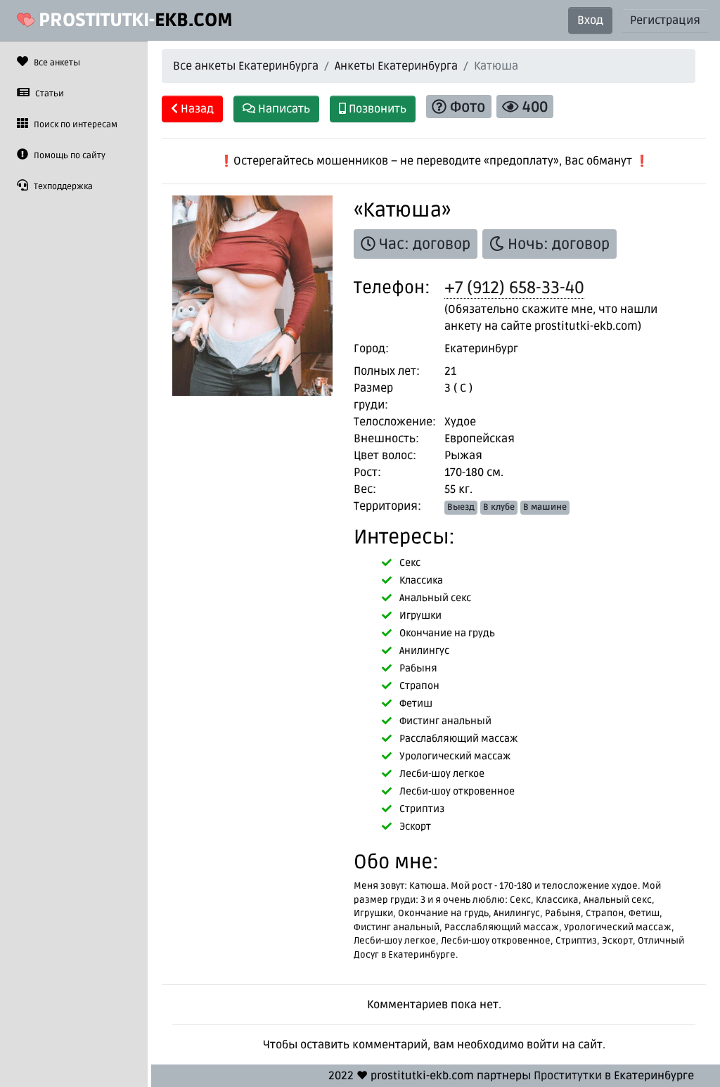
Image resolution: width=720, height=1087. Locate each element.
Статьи (48, 94)
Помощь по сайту (68, 155)
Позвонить (376, 109)
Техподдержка (62, 186)
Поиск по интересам (74, 125)
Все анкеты (56, 63)
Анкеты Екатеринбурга (396, 66)
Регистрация (665, 20)
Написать (282, 109)
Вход (590, 20)
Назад (196, 109)
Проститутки (568, 1076)
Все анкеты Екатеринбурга (246, 66)
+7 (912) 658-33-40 (514, 288)
